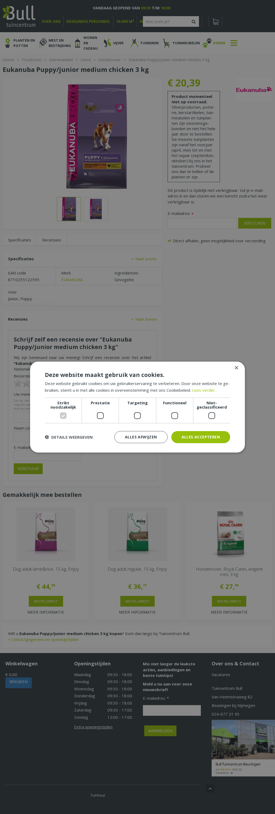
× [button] (236, 368)
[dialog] (137, 407)
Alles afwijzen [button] (141, 436)
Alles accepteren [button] (201, 436)
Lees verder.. (204, 390)
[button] (69, 437)
